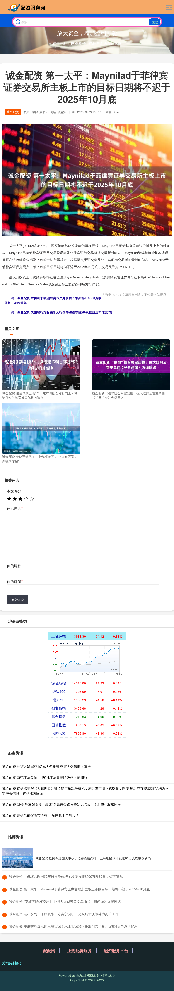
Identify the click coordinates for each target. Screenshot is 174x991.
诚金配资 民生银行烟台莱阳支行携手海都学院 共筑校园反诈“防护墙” (65, 312)
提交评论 (17, 599)
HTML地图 (108, 975)
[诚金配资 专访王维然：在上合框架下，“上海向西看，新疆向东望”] (41, 427)
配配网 (49, 950)
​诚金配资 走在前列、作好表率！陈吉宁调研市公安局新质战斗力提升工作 (64, 913)
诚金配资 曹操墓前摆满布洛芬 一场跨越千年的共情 (40, 815)
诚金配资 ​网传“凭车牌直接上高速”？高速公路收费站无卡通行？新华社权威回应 (61, 804)
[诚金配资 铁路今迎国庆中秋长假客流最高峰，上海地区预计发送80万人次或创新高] (17, 858)
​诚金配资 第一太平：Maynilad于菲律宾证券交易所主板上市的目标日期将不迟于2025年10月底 (79, 888)
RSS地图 (93, 975)
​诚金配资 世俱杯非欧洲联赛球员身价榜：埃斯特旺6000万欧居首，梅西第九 (66, 876)
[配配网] (27, 7)
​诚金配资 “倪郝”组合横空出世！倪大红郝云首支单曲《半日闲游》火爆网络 (65, 901)
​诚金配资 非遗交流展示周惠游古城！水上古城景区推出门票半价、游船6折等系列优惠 (73, 926)
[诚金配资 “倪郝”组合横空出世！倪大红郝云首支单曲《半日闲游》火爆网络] (131, 364)
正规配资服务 (79, 950)
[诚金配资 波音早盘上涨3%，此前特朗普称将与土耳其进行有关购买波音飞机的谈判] (41, 364)
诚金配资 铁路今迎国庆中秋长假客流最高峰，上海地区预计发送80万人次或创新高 (93, 858)
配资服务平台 (116, 950)
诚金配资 (12, 111)
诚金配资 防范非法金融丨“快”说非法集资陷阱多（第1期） (45, 777)
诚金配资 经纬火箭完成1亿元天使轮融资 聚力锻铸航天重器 (46, 766)
